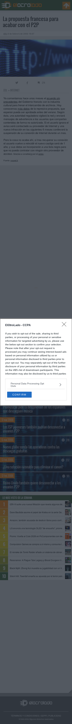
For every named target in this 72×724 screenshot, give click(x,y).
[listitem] (36, 384)
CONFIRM (19, 394)
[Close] (65, 325)
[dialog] (36, 362)
